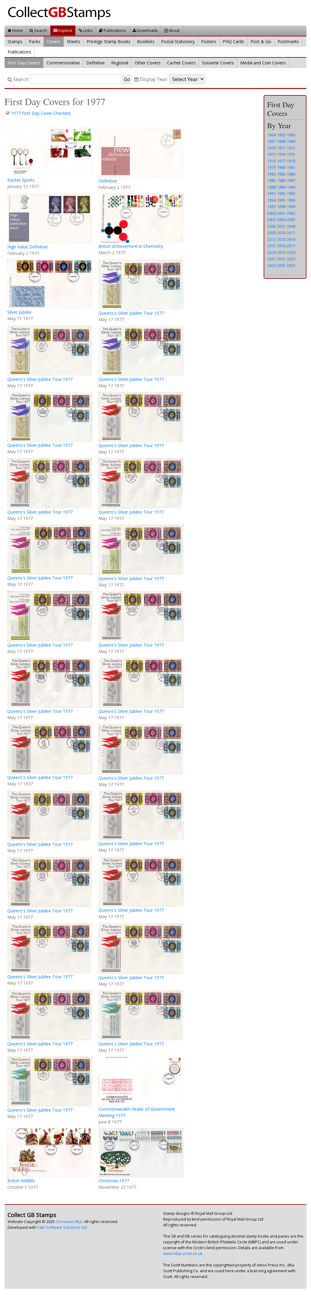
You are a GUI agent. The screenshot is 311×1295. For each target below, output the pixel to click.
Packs (34, 41)
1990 (291, 187)
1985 (271, 180)
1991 (271, 193)
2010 (281, 232)
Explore (64, 30)
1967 (271, 141)
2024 (271, 265)
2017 (291, 245)
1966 (291, 135)
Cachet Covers (181, 63)
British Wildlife (21, 1181)
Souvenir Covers (218, 63)
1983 (281, 174)
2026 (291, 265)
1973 (271, 154)
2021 (271, 258)
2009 (271, 232)
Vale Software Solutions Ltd (62, 1227)
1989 (281, 187)
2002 (291, 213)
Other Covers (148, 63)
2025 (281, 265)
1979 (271, 167)
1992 (281, 193)
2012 (271, 239)
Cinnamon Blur (69, 1221)
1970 (271, 148)
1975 (291, 154)
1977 (281, 161)
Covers (53, 41)
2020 (291, 252)
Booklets (146, 41)
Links (87, 30)
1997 (271, 206)
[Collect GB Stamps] (61, 12)
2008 (291, 226)
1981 (291, 167)
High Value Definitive (27, 247)
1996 (291, 200)
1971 (281, 148)
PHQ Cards (233, 41)
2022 (281, 258)
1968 (281, 141)
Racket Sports (21, 180)
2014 (291, 239)
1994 (271, 200)
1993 (291, 193)
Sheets (73, 41)
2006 (271, 226)
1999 (291, 206)
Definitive (95, 63)
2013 (281, 239)
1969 (291, 141)
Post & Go (261, 41)
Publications (114, 30)
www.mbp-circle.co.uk (182, 1253)
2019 (281, 252)
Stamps (15, 41)
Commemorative (63, 63)
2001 (281, 213)
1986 (281, 180)
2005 (291, 219)
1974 (281, 154)
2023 (291, 258)
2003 (271, 219)
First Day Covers (24, 63)
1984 (291, 174)
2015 (271, 245)
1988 (271, 187)
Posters (208, 41)
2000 (271, 213)
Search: (20, 79)
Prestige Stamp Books (109, 41)
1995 (281, 200)
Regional (119, 63)
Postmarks (288, 41)
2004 (281, 219)
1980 (281, 167)
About (173, 30)
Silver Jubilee (19, 312)
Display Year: (153, 79)
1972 (291, 148)
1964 (271, 135)
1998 (281, 206)
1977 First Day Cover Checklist (41, 113)
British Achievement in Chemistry (130, 246)
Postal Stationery (178, 41)
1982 (271, 174)
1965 (281, 135)
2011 (291, 232)
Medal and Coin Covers (263, 63)
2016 (281, 245)
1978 (291, 161)
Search (40, 30)
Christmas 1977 (113, 1181)
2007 (281, 226)
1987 (291, 180)
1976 (271, 161)
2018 (271, 252)
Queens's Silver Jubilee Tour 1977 (131, 313)
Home (17, 30)
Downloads (147, 30)
